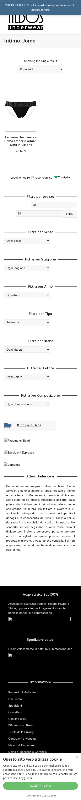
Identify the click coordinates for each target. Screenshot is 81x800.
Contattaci (15, 712)
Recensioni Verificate (22, 692)
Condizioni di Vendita (22, 738)
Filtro (69, 214)
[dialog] (40, 776)
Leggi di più (26, 778)
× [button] (76, 757)
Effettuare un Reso (20, 725)
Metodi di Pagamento (22, 745)
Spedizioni (15, 705)
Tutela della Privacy (21, 732)
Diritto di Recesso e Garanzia (27, 751)
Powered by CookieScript (40, 795)
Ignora (45, 9)
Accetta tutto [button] (40, 785)
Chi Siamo (15, 699)
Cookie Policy (17, 718)
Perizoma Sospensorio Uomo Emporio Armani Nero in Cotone (20, 140)
